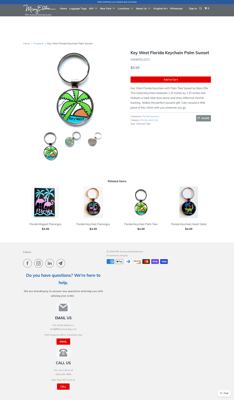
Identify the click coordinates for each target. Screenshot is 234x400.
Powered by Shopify (117, 255)
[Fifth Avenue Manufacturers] (39, 10)
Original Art (160, 8)
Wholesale (176, 8)
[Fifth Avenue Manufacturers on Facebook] (28, 263)
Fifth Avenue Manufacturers (129, 251)
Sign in (193, 8)
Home (63, 8)
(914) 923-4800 (63, 374)
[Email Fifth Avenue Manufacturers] (62, 263)
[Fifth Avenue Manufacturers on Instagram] (39, 263)
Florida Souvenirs (150, 116)
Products (38, 43)
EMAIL (63, 341)
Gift (92, 8)
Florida (144, 120)
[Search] (201, 8)
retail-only (153, 120)
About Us (142, 8)
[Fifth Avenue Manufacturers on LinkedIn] (50, 263)
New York (106, 8)
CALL (63, 386)
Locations (124, 8)
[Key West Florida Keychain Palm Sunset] (75, 88)
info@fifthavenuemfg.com (63, 329)
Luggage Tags (78, 8)
